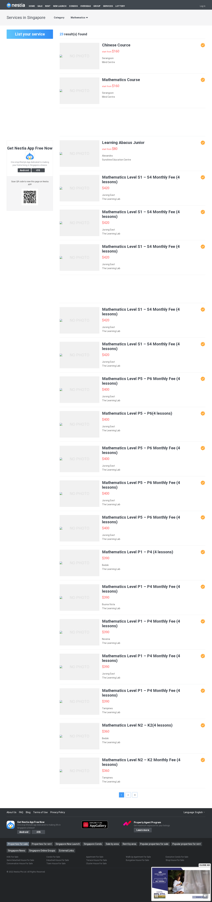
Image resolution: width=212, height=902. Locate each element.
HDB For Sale (12, 857)
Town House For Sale (55, 863)
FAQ (21, 812)
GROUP (96, 6)
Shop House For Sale (175, 860)
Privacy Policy (57, 812)
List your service (30, 34)
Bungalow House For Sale (137, 860)
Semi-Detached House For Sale (20, 860)
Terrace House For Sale (96, 860)
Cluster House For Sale (96, 863)
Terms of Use (40, 812)
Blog (28, 812)
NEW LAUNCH (59, 6)
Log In (202, 6)
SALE (39, 6)
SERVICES (108, 6)
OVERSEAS (85, 6)
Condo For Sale (53, 857)
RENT (48, 6)
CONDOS (73, 6)
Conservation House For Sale (20, 863)
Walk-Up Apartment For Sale (138, 857)
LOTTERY (120, 6)
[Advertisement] (30, 89)
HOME (32, 6)
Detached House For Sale (57, 860)
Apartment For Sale (94, 857)
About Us (11, 812)
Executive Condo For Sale (177, 857)
